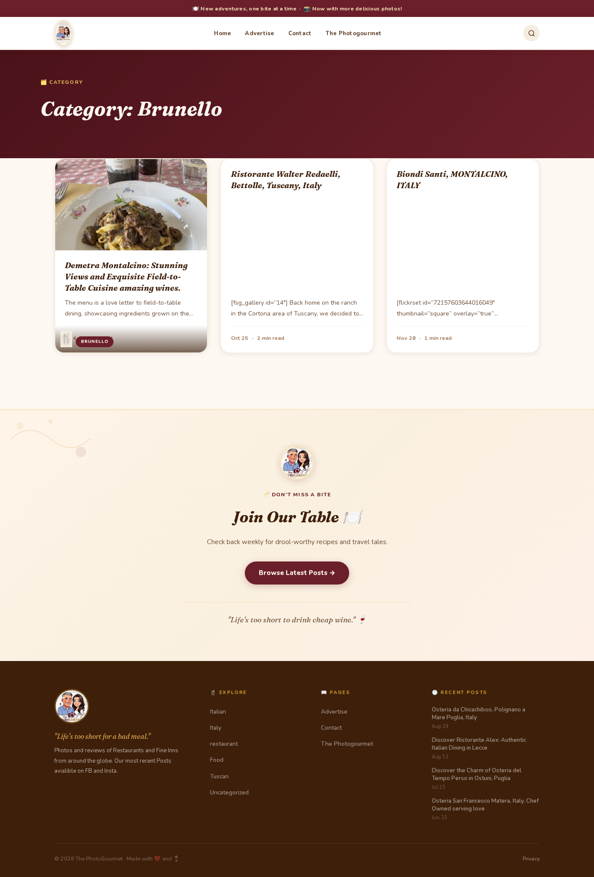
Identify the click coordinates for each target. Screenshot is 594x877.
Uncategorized (229, 792)
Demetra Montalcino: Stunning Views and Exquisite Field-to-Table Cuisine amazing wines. (126, 276)
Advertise (259, 33)
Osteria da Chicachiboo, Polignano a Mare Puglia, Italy (478, 713)
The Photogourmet (354, 33)
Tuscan (219, 776)
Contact (300, 33)
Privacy (531, 858)
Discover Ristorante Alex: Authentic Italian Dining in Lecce (479, 744)
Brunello (94, 342)
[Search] (531, 33)
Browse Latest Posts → (297, 572)
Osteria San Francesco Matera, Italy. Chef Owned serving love (485, 805)
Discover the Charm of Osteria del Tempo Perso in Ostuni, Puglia (476, 774)
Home (222, 33)
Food (217, 760)
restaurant (224, 744)
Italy (215, 728)
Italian (218, 712)
